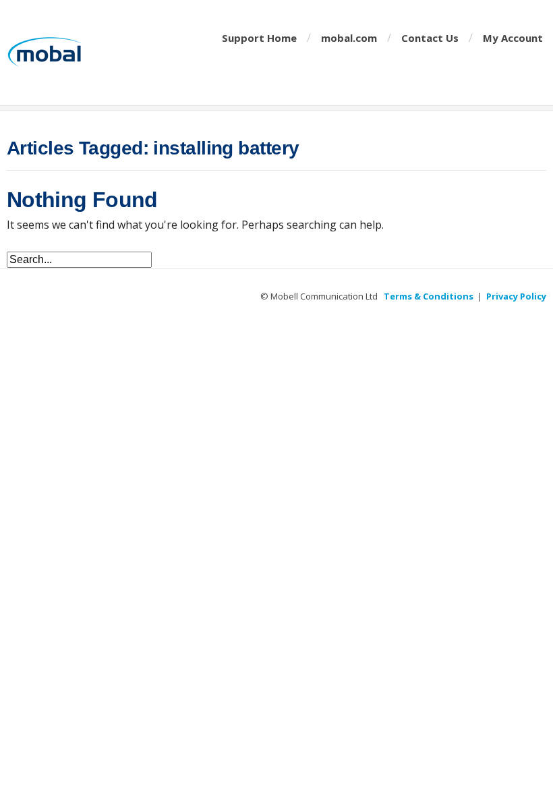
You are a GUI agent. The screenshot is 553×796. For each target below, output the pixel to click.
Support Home (259, 38)
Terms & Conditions (428, 296)
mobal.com (349, 38)
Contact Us (430, 38)
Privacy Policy (516, 296)
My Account (513, 38)
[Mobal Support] (81, 53)
